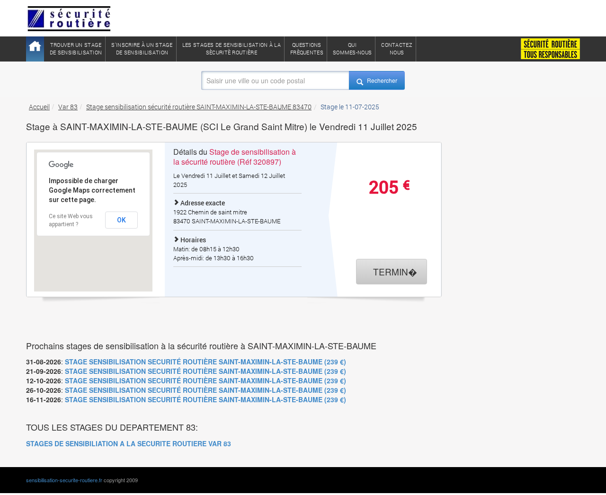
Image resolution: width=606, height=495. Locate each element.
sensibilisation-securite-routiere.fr (64, 480)
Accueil (39, 106)
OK (121, 220)
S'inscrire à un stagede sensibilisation (141, 48)
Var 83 (68, 106)
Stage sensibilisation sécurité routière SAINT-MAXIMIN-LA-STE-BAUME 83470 (199, 106)
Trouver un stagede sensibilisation (76, 48)
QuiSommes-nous (352, 48)
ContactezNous (396, 48)
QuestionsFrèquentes (306, 48)
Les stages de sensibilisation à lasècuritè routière (231, 48)
